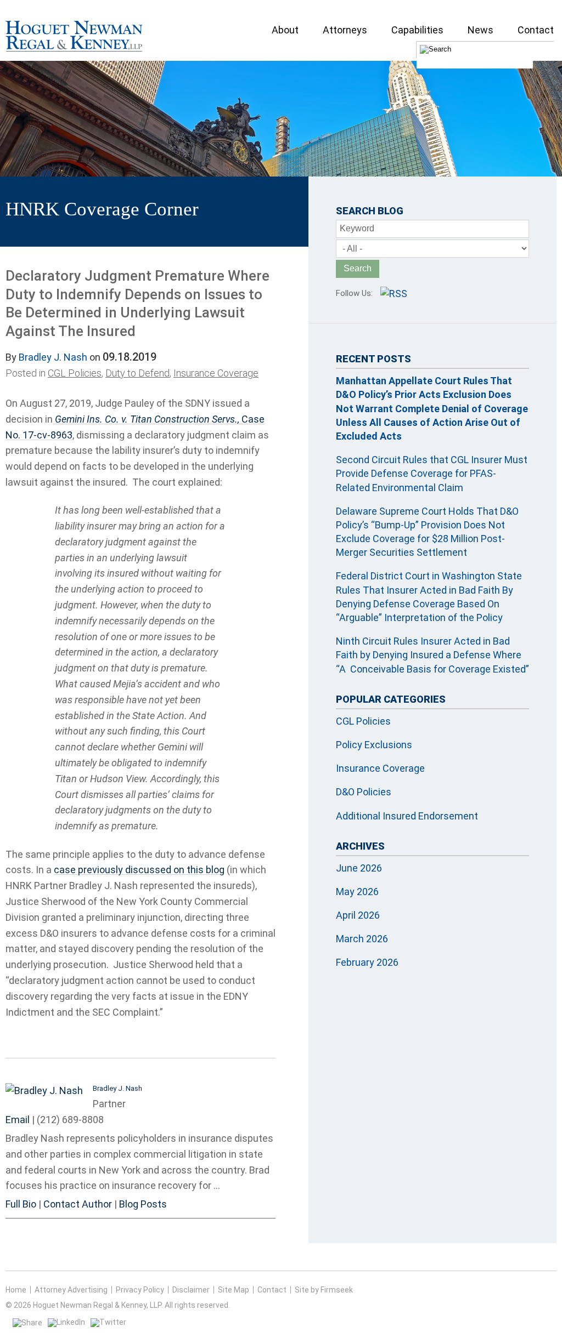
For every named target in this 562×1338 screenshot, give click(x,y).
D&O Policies (363, 792)
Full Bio (20, 1204)
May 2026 (357, 891)
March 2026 (362, 938)
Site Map (233, 1289)
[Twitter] (108, 1322)
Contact (271, 1289)
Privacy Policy (140, 1289)
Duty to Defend (137, 373)
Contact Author (77, 1204)
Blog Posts (143, 1204)
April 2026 (358, 915)
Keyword (357, 228)
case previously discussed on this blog (139, 869)
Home (15, 1289)
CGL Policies (75, 373)
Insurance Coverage (215, 373)
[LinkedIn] (66, 1322)
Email (17, 1119)
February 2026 (367, 962)
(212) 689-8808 (70, 1119)
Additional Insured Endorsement (407, 816)
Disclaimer (191, 1289)
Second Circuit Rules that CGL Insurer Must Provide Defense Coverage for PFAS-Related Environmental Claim (431, 473)
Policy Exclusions (374, 744)
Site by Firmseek (324, 1289)
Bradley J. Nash (53, 357)
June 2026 (359, 868)
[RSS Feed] (393, 293)
